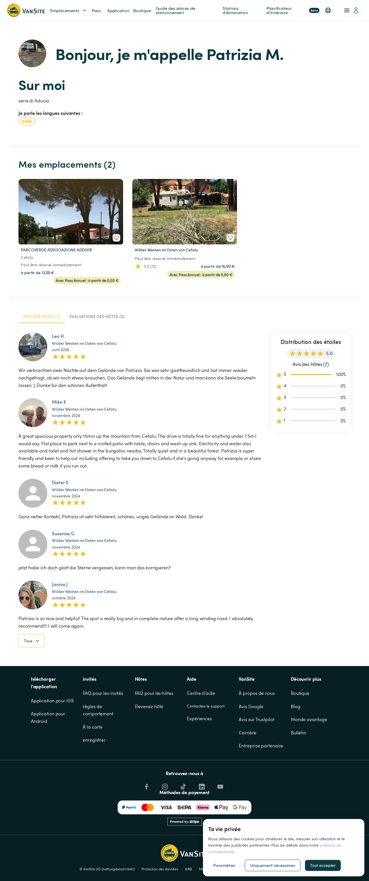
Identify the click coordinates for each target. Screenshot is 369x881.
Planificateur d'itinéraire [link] (292, 10)
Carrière (247, 733)
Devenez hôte (149, 706)
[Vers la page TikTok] (183, 785)
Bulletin (298, 733)
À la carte (93, 727)
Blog (295, 706)
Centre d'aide (201, 693)
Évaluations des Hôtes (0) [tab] (97, 316)
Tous (28, 641)
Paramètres (224, 865)
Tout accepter (323, 865)
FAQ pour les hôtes (154, 693)
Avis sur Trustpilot (256, 719)
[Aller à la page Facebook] (146, 785)
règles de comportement (98, 710)
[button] (328, 10)
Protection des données (160, 869)
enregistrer (94, 740)
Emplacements (64, 10)
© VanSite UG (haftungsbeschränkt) (107, 869)
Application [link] (118, 10)
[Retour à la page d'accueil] (26, 10)
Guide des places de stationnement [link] (176, 10)
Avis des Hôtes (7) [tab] (41, 316)
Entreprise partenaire (261, 745)
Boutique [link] (142, 10)
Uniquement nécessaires (272, 865)
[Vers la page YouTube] (220, 785)
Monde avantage (309, 719)
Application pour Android (48, 717)
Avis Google (251, 706)
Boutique (300, 693)
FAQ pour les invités (103, 693)
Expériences (199, 718)
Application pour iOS (52, 700)
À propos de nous (256, 693)
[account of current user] (351, 10)
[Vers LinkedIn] (201, 785)
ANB (188, 869)
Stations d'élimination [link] (235, 10)
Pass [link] (96, 10)
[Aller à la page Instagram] (164, 785)
